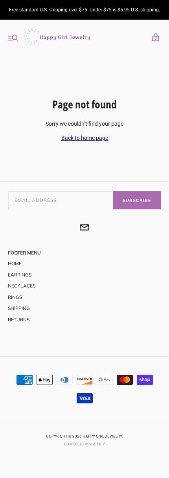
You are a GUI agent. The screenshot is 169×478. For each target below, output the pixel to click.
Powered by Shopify (84, 444)
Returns (18, 319)
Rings (15, 297)
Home (15, 263)
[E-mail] (84, 228)
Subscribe (137, 200)
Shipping (19, 308)
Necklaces (21, 286)
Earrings (19, 275)
